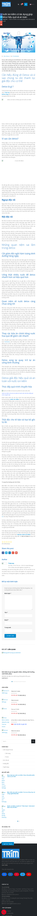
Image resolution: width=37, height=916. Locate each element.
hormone (7, 342)
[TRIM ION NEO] (5, 700)
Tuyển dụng (6, 765)
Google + (13, 553)
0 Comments (15, 56)
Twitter (6, 553)
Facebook (3, 553)
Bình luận (7, 593)
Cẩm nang (7, 751)
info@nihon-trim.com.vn (12, 894)
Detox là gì (5, 94)
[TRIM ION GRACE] (5, 731)
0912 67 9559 (10, 892)
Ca (2, 516)
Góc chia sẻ (7, 56)
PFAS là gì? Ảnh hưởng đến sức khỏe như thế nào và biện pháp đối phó (21, 773)
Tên (6, 612)
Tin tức (7, 755)
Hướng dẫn (6, 761)
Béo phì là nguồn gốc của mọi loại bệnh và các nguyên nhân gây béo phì (20, 806)
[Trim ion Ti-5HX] (5, 709)
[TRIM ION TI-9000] (5, 691)
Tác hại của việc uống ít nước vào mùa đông (16, 672)
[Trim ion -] (6, 4)
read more (4, 676)
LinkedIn (9, 553)
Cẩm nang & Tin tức (8, 748)
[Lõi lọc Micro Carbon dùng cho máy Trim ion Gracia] (5, 720)
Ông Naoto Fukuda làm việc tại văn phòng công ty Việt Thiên (20, 814)
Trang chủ (4, 19)
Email (16, 553)
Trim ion (7, 92)
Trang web (7, 627)
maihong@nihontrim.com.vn (13, 903)
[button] (12, 680)
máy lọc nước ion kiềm (23, 534)
